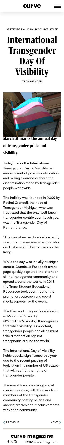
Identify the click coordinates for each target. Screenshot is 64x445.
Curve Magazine (32, 435)
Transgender (32, 81)
